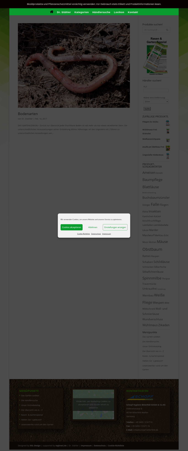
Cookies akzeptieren (71, 227)
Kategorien (81, 12)
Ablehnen (92, 227)
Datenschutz (96, 234)
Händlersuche (101, 12)
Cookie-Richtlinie (83, 234)
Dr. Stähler (64, 12)
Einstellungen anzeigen (115, 227)
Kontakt (133, 12)
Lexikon (119, 12)
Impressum (106, 234)
